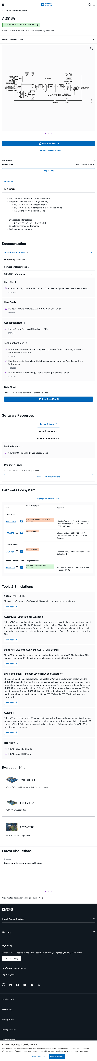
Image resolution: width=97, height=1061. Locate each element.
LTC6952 (10, 533)
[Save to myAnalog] (17, 521)
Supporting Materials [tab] (16, 259)
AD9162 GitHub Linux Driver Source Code (28, 453)
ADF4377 (10, 567)
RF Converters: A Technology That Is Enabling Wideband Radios (38, 372)
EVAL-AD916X (27, 779)
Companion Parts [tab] (47, 498)
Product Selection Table (50, 150)
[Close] (93, 1044)
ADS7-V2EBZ (27, 827)
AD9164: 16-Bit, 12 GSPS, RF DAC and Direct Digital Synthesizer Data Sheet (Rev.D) (48, 288)
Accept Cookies (56, 1056)
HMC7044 (11, 521)
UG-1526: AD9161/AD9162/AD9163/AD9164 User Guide (34, 308)
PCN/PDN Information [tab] (15, 274)
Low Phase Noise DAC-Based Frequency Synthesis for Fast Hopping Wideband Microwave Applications (45, 351)
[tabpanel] (48, 214)
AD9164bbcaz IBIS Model (20, 749)
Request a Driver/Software (48, 477)
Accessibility (7, 1009)
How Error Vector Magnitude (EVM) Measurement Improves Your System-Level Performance (45, 362)
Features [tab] (8, 181)
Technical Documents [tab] (16, 252)
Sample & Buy (48, 170)
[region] (48, 1050)
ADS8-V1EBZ (27, 802)
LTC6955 (10, 551)
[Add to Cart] (21, 521)
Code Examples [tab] (47, 431)
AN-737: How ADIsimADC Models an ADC (28, 329)
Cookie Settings (8, 1040)
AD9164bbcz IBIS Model (19, 754)
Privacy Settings (9, 1029)
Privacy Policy (8, 1019)
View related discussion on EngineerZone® (21, 898)
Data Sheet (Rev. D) (50, 143)
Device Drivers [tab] (47, 424)
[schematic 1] (48, 88)
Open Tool (9, 607)
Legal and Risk (8, 999)
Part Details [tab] (9, 189)
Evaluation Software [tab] (47, 438)
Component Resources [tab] (16, 267)
